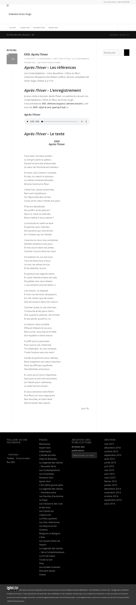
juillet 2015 (110, 462)
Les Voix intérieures (49, 522)
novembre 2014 (112, 492)
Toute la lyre (45, 559)
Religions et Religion (49, 533)
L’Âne (42, 537)
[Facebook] (11, 2)
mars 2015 (110, 477)
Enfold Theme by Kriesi (16, 601)
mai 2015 (109, 470)
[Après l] (12, 58)
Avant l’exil (25, 27)
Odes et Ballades (48, 458)
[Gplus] (15, 2)
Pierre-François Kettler (51, 62)
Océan (42, 574)
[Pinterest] (19, 2)
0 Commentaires (44, 58)
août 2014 (109, 503)
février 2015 (110, 481)
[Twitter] (7, 2)
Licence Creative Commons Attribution (74, 590)
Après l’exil (53, 27)
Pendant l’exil (39, 27)
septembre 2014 (113, 499)
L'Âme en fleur (64, 58)
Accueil (13, 27)
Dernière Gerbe (47, 570)
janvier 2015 (110, 485)
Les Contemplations (80, 58)
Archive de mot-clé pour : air (20, 34)
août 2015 (109, 458)
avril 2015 (109, 473)
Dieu (41, 563)
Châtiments (45, 451)
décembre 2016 (112, 447)
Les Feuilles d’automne (51, 496)
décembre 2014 (112, 488)
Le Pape (43, 499)
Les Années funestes (49, 567)
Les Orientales (46, 473)
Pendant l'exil (29, 62)
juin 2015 (109, 466)
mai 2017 (109, 443)
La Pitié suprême (48, 518)
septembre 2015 (113, 455)
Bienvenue (44, 443)
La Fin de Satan (47, 555)
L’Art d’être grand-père (51, 485)
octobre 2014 (111, 496)
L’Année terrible (47, 455)
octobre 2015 (111, 451)
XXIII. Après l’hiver (36, 54)
